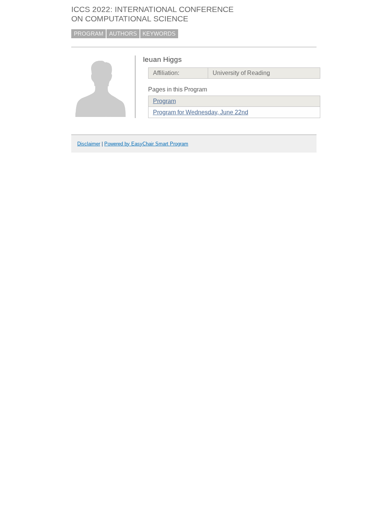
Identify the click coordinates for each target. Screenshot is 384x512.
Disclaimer (88, 144)
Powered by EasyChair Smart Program (146, 144)
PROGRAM (89, 34)
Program (164, 101)
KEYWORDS (159, 34)
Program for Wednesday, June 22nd (200, 112)
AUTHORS (123, 34)
